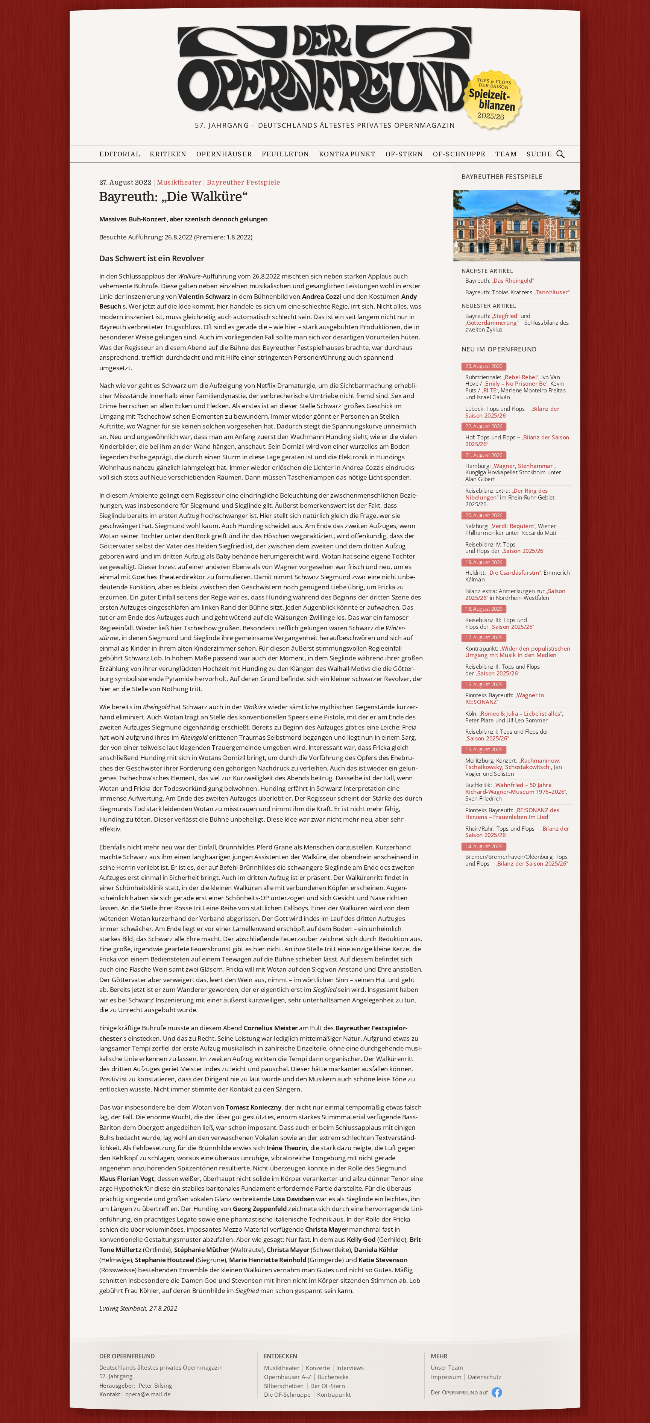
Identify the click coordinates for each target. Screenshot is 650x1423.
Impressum (446, 1377)
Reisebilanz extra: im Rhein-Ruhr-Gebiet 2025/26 (509, 497)
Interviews (350, 1368)
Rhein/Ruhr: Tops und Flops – (517, 832)
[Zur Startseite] (325, 69)
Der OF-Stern (327, 1386)
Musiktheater (179, 182)
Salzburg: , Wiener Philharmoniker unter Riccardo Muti (510, 529)
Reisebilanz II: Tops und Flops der (502, 670)
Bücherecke (333, 1377)
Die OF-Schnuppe (287, 1394)
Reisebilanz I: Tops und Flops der (507, 735)
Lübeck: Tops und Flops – (512, 412)
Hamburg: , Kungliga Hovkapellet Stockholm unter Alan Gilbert (513, 473)
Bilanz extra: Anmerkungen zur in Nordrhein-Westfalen (515, 595)
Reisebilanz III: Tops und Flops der (499, 623)
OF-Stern (404, 154)
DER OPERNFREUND (127, 1356)
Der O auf (459, 1392)
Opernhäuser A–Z (287, 1377)
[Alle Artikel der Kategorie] (517, 225)
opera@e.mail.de (148, 1394)
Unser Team (447, 1367)
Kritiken (168, 154)
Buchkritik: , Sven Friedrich (516, 792)
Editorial (119, 154)
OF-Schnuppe (459, 154)
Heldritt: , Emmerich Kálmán (517, 576)
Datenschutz (484, 1377)
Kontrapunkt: (518, 652)
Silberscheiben (284, 1386)
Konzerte (318, 1368)
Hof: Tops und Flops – (517, 441)
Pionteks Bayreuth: (504, 698)
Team (506, 154)
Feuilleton (286, 154)
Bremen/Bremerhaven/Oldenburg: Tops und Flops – (516, 860)
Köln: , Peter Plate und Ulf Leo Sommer (514, 717)
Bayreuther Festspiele (244, 182)
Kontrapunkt (347, 154)
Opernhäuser (224, 154)
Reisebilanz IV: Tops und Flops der (505, 548)
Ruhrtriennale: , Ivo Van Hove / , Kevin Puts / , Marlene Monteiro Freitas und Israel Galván (515, 387)
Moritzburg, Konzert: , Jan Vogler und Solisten (513, 767)
